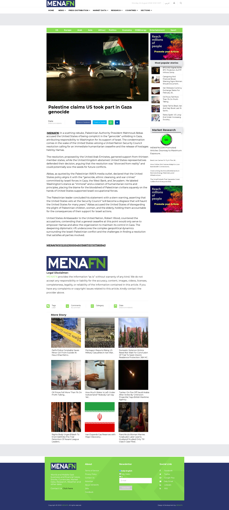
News (61, 10)
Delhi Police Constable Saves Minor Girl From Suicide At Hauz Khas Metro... (65, 352)
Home (51, 10)
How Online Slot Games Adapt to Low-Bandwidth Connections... (165, 165)
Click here (68, 488)
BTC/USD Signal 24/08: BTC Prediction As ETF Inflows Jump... (172, 70)
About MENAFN (92, 485)
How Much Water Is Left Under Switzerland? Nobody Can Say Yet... (100, 394)
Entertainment (154, 30)
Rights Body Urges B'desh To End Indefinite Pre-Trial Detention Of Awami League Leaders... (65, 438)
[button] (174, 3)
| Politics (112, 30)
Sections (145, 10)
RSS (166, 488)
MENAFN (53, 132)
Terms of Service (92, 471)
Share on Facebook (83, 122)
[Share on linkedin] (117, 122)
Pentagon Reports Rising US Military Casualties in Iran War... (99, 351)
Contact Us (89, 478)
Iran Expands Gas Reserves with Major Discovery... (100, 435)
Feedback (89, 492)
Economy (127, 30)
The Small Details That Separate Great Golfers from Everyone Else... (165, 180)
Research (116, 10)
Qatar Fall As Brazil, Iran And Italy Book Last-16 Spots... (172, 108)
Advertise (89, 481)
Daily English (126, 471)
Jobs (87, 488)
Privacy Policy (91, 474)
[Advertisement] (115, 19)
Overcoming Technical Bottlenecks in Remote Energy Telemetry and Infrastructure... (164, 173)
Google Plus (169, 478)
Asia (90, 30)
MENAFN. (65, 505)
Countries (130, 10)
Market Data (99, 10)
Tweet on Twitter (100, 122)
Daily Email (168, 481)
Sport (172, 30)
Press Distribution (78, 10)
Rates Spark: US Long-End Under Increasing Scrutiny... (172, 117)
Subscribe (126, 488)
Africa (101, 30)
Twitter (167, 474)
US (54, 30)
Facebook (168, 471)
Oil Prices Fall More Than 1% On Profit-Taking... (171, 99)
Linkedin (167, 485)
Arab (79, 30)
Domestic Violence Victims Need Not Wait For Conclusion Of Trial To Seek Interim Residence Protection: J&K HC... (133, 354)
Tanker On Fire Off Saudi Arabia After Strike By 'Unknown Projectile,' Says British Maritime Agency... (134, 396)
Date (50, 121)
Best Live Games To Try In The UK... (163, 160)
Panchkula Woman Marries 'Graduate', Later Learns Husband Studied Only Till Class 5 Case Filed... (132, 438)
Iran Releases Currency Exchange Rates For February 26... (172, 90)
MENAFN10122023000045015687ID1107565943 (76, 245)
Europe (67, 30)
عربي (167, 3)
